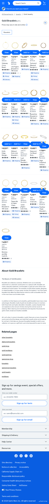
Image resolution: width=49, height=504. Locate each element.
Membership (7, 428)
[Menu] (3, 3)
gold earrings (7, 355)
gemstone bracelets (9, 368)
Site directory (7, 462)
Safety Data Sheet (9, 485)
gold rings (5, 346)
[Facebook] (16, 456)
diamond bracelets (8, 342)
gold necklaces (7, 350)
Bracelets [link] (7, 32)
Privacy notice (20, 462)
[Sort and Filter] (45, 23)
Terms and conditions (10, 496)
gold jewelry (6, 372)
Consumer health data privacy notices (16, 480)
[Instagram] (21, 456)
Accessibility (24, 467)
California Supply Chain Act (12, 471)
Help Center (7, 441)
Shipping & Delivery (10, 435)
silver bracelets (7, 337)
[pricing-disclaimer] (27, 25)
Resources (6, 448)
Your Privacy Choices (13, 490)
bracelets (5, 363)
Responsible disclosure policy (13, 476)
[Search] (38, 3)
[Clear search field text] (35, 3)
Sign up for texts (24, 403)
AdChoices (23, 485)
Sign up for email (24, 419)
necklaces (5, 376)
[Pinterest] (31, 456)
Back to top (43, 501)
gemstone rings (7, 359)
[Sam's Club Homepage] (9, 3)
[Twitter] (26, 456)
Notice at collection (9, 467)
